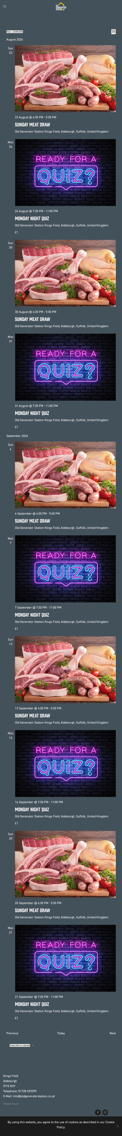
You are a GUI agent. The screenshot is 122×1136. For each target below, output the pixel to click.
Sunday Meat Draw (32, 124)
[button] (4, 6)
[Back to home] (61, 6)
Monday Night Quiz (32, 218)
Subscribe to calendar (20, 1045)
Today (61, 1033)
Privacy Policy (11, 1104)
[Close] (118, 1126)
